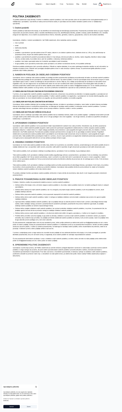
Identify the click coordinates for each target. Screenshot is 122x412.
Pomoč (95, 4)
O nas (61, 4)
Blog (77, 4)
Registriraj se (107, 4)
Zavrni (29, 406)
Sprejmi (11, 406)
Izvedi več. (6, 400)
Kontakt (84, 4)
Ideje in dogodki (50, 4)
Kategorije (39, 4)
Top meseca (69, 4)
